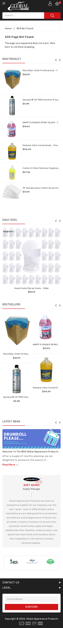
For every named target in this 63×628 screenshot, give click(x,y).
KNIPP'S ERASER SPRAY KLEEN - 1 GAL (43, 122)
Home (8, 28)
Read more (9, 464)
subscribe (31, 607)
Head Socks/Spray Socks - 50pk (31, 288)
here (7, 47)
